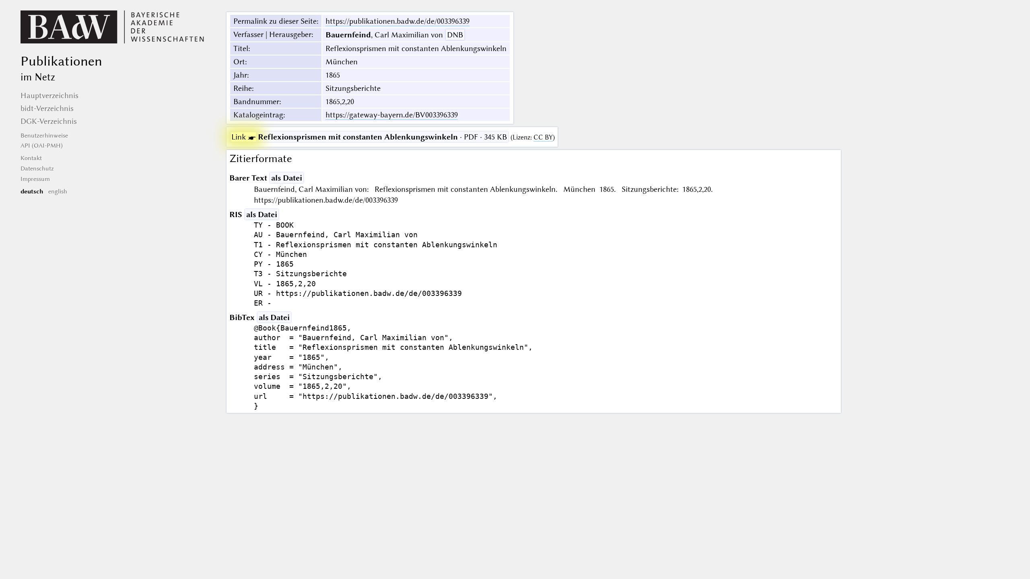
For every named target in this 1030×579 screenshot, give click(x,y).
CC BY (543, 137)
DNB (455, 34)
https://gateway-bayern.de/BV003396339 (391, 114)
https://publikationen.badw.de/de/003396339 (397, 21)
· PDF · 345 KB (369, 137)
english (57, 191)
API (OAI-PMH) (42, 145)
